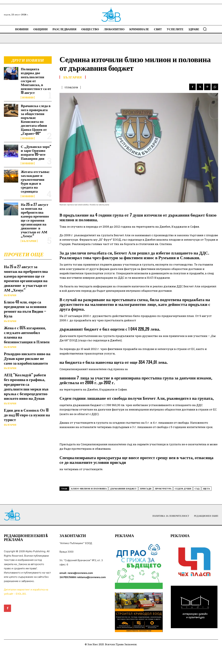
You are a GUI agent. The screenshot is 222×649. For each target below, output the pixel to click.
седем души (183, 488)
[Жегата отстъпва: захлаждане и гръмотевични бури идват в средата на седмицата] (11, 176)
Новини (27, 97)
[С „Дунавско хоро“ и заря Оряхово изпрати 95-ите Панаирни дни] (11, 151)
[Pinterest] (207, 87)
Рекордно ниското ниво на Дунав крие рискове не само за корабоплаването (27, 358)
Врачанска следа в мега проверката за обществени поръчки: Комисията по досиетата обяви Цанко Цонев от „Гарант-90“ (36, 119)
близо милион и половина (89, 488)
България (29, 241)
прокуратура (163, 488)
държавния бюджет (123, 488)
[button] (205, 29)
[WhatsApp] (215, 87)
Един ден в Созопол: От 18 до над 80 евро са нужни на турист (27, 415)
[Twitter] (200, 87)
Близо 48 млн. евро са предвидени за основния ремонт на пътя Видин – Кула (25, 309)
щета (206, 488)
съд (197, 488)
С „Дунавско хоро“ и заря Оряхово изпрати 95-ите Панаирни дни (36, 152)
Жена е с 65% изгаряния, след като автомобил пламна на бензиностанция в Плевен (27, 334)
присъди (145, 488)
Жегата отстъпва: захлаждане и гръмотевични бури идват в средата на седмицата (35, 181)
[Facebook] (192, 87)
